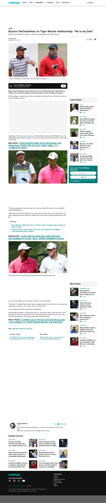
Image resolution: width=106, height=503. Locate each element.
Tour (30, 2)
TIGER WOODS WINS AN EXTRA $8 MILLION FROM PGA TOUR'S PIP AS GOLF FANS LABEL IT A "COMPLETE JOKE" (34, 145)
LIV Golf (82, 141)
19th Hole (65, 2)
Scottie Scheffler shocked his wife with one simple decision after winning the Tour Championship (18, 444)
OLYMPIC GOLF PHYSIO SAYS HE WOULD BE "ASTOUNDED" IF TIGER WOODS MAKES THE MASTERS (36, 321)
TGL (81, 104)
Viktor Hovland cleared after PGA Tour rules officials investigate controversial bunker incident (88, 133)
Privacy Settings (58, 482)
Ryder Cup (22, 328)
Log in (90, 2)
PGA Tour (29, 328)
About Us (56, 476)
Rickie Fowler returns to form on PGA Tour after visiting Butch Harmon (51, 338)
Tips (57, 2)
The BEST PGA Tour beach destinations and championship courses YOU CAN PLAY (22, 338)
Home (10, 28)
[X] (19, 481)
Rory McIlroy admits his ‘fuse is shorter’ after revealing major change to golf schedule (87, 121)
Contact (56, 477)
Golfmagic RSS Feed (59, 479)
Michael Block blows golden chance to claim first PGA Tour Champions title (47, 454)
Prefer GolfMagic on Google (22, 85)
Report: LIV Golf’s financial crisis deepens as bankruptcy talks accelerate (86, 146)
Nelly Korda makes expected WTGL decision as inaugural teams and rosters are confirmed (88, 108)
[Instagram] (14, 481)
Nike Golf (15, 328)
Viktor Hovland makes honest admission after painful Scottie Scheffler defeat (48, 444)
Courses (49, 2)
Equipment (39, 2)
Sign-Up (56, 485)
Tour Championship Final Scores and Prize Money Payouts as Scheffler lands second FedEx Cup (48, 465)
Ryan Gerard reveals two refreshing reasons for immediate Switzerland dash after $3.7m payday (17, 454)
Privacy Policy (75, 181)
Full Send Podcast (27, 136)
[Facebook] (10, 481)
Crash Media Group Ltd (18, 486)
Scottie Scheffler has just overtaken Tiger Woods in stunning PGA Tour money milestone (17, 465)
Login (55, 484)
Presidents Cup (85, 288)
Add (63, 86)
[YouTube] (24, 481)
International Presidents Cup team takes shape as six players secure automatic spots (88, 292)
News (24, 2)
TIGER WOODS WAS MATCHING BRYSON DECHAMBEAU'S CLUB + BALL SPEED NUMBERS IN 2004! (36, 237)
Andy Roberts (12, 38)
